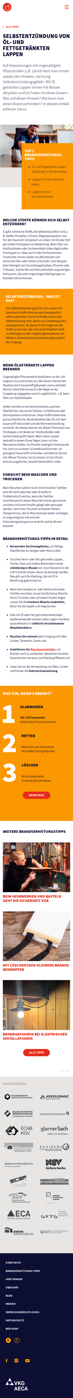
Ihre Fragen (14, 1279)
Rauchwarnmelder (42, 649)
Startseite (13, 1262)
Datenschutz (15, 1320)
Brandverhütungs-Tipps (23, 1271)
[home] (36, 7)
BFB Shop (12, 1329)
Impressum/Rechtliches (22, 1312)
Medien (11, 1304)
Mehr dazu (36, 795)
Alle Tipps (12, 26)
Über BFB (12, 1287)
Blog (9, 1295)
